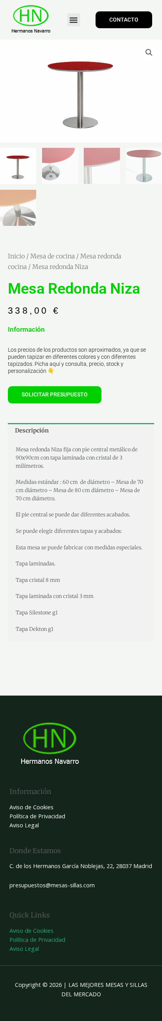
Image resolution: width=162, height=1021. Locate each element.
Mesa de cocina (52, 256)
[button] (73, 19)
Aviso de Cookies (31, 807)
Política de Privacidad (37, 816)
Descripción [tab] (32, 430)
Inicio (16, 256)
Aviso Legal (24, 825)
